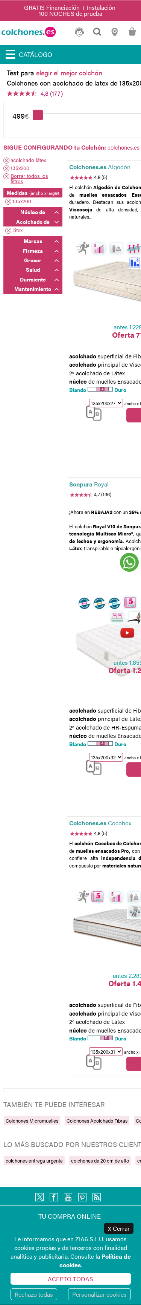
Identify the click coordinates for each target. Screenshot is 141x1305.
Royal (89, 484)
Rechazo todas (34, 1294)
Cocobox (100, 822)
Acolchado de (33, 221)
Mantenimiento (32, 288)
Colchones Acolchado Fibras (97, 1120)
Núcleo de (32, 212)
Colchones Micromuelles (32, 1120)
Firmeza (33, 250)
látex (17, 230)
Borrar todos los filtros (29, 178)
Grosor (32, 260)
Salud (33, 269)
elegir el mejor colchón (69, 72)
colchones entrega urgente (34, 1160)
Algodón (99, 166)
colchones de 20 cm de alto (100, 1160)
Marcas (33, 241)
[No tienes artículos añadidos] (132, 35)
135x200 (20, 168)
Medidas (33, 192)
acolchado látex (28, 160)
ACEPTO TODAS (70, 1278)
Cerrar (119, 1228)
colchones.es (123, 147)
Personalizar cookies (99, 1294)
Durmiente (33, 279)
